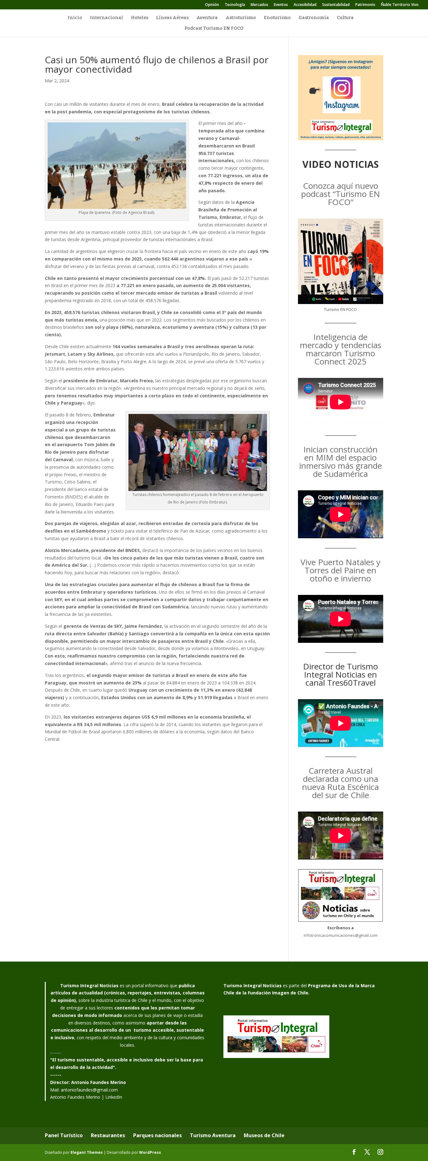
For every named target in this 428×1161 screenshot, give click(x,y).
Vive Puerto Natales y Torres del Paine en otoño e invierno (340, 570)
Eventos (281, 5)
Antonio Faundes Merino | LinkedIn (86, 1097)
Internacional (106, 18)
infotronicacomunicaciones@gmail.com (341, 935)
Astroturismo (241, 18)
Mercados (259, 5)
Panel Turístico (64, 1135)
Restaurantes (108, 1135)
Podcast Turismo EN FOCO (214, 28)
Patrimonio (365, 5)
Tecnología (235, 5)
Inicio (75, 18)
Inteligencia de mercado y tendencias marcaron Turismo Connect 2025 (340, 349)
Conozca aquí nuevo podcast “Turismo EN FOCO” (340, 194)
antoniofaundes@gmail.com (89, 1090)
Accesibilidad (305, 5)
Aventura (207, 18)
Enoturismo (277, 18)
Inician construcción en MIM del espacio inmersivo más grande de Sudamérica (340, 461)
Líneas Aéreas (172, 18)
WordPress (150, 1152)
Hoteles (139, 18)
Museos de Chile (264, 1135)
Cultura (345, 18)
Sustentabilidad (336, 5)
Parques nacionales (157, 1135)
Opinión (212, 5)
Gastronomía (314, 18)
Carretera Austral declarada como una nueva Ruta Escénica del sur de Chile (340, 783)
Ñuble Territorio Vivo (400, 5)
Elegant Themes (86, 1152)
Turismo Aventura (213, 1135)
